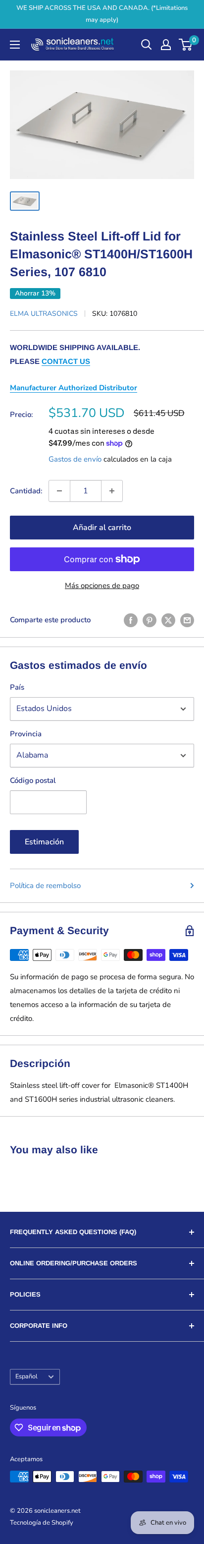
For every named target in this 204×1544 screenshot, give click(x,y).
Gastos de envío (75, 459)
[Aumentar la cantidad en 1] (112, 490)
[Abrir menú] (15, 45)
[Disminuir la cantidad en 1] (59, 490)
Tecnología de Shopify (41, 1522)
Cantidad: (26, 491)
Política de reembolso (45, 886)
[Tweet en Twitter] (168, 619)
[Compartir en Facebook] (131, 619)
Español (26, 1376)
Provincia (26, 734)
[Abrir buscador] (146, 44)
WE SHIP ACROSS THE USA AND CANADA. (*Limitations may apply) (102, 13)
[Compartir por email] (187, 619)
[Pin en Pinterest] (149, 619)
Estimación (44, 841)
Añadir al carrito (102, 527)
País (17, 687)
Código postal (33, 780)
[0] (186, 45)
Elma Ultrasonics (44, 313)
